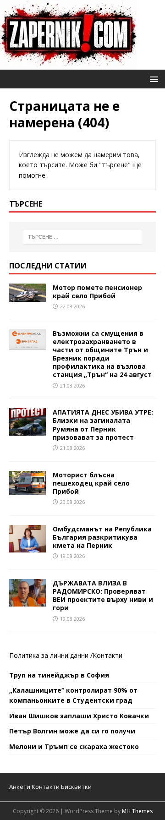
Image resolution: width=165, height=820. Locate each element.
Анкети (19, 786)
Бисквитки (76, 786)
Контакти (107, 655)
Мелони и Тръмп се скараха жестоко (74, 746)
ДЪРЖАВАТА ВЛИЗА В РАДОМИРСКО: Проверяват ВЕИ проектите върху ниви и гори (103, 595)
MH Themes (137, 811)
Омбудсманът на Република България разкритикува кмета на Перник (102, 537)
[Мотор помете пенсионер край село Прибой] (27, 296)
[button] (152, 78)
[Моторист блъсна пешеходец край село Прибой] (27, 489)
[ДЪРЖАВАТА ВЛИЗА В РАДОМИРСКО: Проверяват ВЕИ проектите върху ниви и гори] (27, 601)
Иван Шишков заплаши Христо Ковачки (79, 715)
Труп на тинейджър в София (59, 675)
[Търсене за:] (82, 237)
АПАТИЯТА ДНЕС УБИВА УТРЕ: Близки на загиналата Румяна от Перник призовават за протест (103, 425)
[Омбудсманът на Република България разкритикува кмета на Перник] (27, 546)
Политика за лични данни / (51, 655)
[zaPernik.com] (68, 64)
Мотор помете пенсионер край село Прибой (97, 291)
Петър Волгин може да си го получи (72, 731)
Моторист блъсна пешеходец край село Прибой (91, 483)
